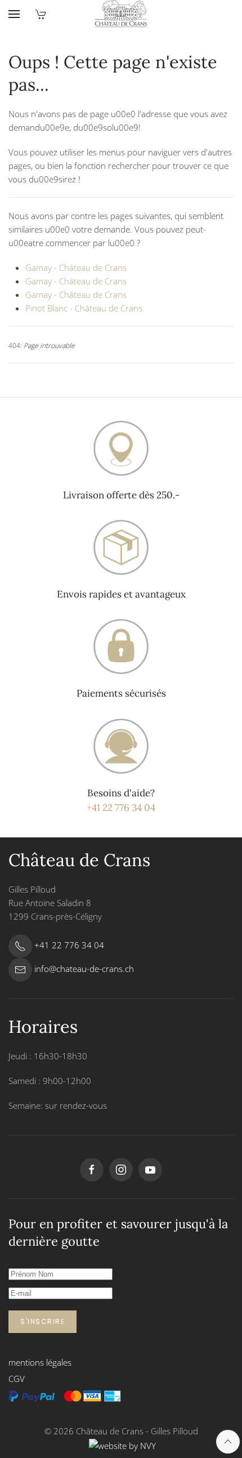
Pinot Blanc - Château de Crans (83, 308)
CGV (16, 1378)
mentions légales (39, 1362)
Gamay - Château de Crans (76, 267)
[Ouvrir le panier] (41, 14)
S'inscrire (42, 1321)
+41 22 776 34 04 (121, 807)
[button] (14, 14)
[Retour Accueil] (121, 14)
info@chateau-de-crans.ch (84, 968)
